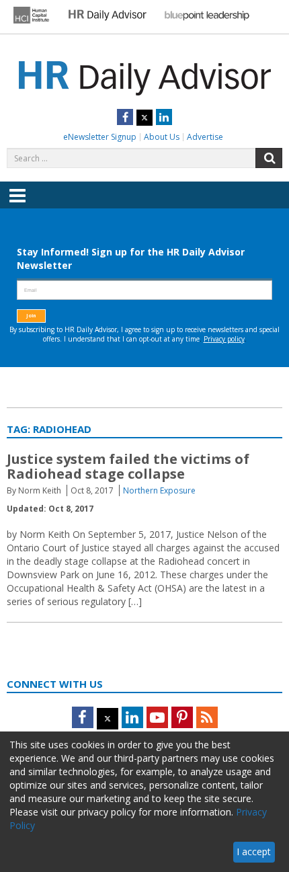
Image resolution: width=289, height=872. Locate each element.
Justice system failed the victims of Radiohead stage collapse (128, 466)
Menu (17, 205)
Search (268, 158)
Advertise (205, 137)
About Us (161, 137)
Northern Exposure (159, 490)
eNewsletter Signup (99, 137)
